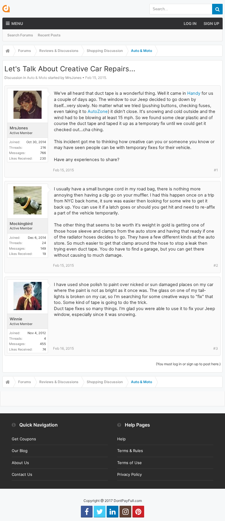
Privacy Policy (129, 474)
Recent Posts (49, 35)
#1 (216, 170)
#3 (215, 348)
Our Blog (20, 450)
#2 (216, 265)
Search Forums (20, 35)
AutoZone (98, 111)
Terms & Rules (130, 450)
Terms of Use (129, 462)
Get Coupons (24, 439)
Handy (193, 93)
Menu (17, 23)
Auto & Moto (37, 77)
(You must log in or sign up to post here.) (188, 364)
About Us (20, 462)
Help (121, 439)
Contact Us (22, 474)
